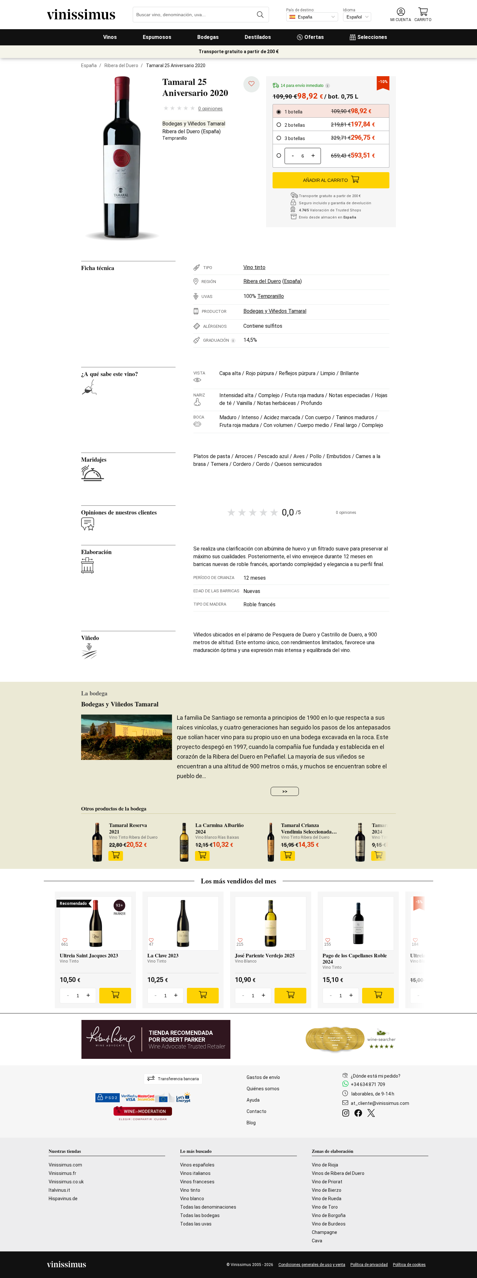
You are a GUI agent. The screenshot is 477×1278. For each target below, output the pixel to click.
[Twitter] (372, 1113)
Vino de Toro (325, 1207)
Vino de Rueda (326, 1198)
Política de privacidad (369, 1264)
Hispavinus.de (63, 1198)
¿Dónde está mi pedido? (375, 1076)
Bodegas (208, 37)
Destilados (258, 37)
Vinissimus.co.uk (66, 1181)
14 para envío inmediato (304, 85)
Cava (317, 1240)
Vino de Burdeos (329, 1223)
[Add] (115, 995)
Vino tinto (254, 267)
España (89, 65)
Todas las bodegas (200, 1215)
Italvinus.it (59, 1190)
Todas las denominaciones (208, 1207)
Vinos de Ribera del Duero (338, 1173)
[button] (400, 14)
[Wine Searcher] (351, 1039)
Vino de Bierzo (326, 1190)
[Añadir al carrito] (116, 856)
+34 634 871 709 (368, 1084)
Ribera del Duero (121, 65)
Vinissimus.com (65, 1164)
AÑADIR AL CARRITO (325, 180)
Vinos (110, 37)
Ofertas (314, 37)
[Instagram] (347, 1113)
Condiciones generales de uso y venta (311, 1264)
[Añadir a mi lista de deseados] (251, 84)
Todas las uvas (196, 1223)
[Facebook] (359, 1113)
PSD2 (111, 1098)
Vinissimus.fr (62, 1173)
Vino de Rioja (325, 1164)
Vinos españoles (197, 1164)
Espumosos (157, 37)
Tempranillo (174, 138)
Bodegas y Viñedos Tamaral (193, 124)
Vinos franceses (197, 1181)
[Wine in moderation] (143, 1113)
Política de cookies (409, 1264)
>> (284, 791)
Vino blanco (192, 1198)
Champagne (324, 1232)
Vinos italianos (195, 1173)
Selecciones (372, 37)
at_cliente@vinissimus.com (380, 1103)
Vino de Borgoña (329, 1215)
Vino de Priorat (327, 1181)
